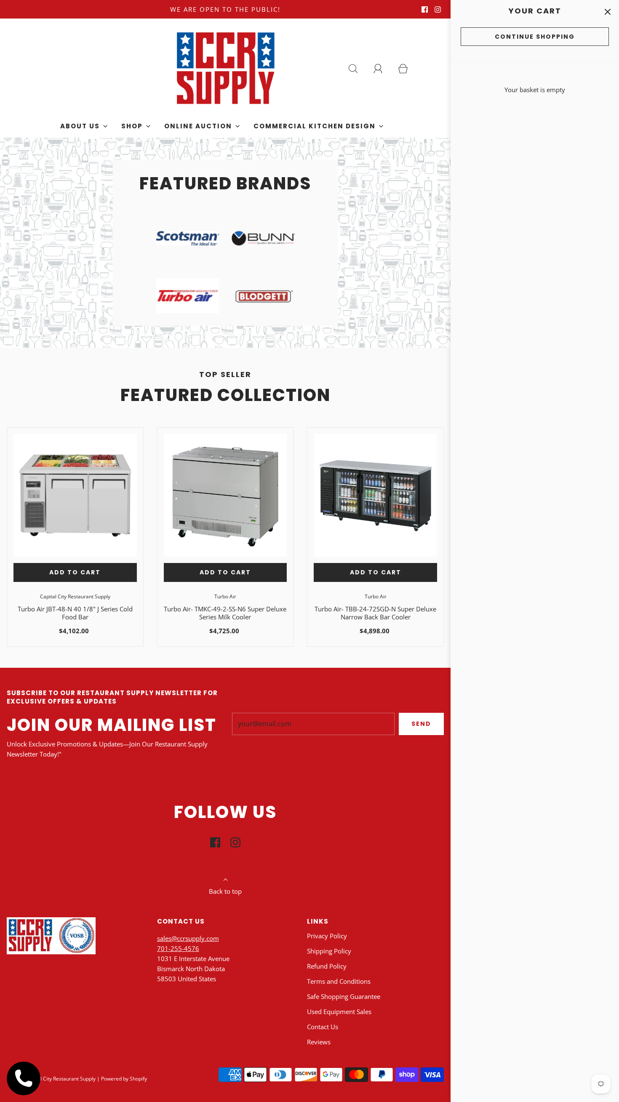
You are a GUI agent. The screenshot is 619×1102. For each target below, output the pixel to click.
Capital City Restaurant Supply (75, 596)
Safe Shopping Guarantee (343, 996)
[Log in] (383, 68)
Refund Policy (327, 966)
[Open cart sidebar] (607, 11)
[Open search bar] (358, 68)
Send (421, 724)
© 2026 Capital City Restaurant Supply (51, 1078)
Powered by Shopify (124, 1078)
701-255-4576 (178, 948)
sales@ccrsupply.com (188, 938)
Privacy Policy (327, 936)
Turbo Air (225, 596)
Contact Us (322, 1026)
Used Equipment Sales (339, 1011)
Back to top (225, 891)
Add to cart (75, 572)
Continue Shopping (535, 36)
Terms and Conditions (339, 981)
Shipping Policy (329, 951)
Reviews (319, 1042)
